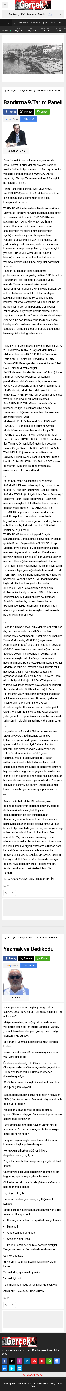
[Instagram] (19, 1361)
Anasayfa (11, 90)
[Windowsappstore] (19, 1368)
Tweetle (28, 111)
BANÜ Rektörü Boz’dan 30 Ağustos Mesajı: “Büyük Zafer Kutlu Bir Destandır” (40, 22)
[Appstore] (4, 1368)
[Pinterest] (42, 1361)
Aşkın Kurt (16, 997)
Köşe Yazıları (26, 90)
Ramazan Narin (16, 151)
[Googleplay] (12, 1368)
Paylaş (12, 111)
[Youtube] (34, 1361)
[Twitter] (12, 1361)
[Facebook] (4, 1361)
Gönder (44, 111)
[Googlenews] (57, 1361)
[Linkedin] (27, 1361)
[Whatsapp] (49, 1361)
